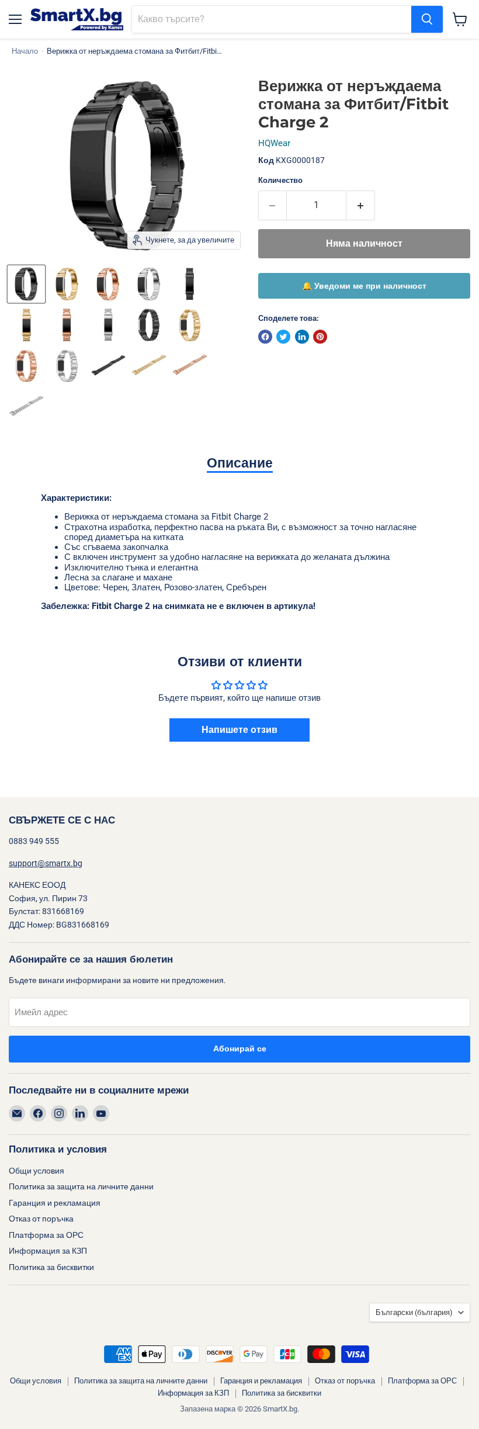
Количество (280, 180)
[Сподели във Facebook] (265, 337)
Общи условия (36, 1170)
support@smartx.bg (45, 863)
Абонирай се (239, 1048)
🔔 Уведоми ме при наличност (364, 285)
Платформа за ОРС (46, 1235)
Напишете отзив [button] (239, 729)
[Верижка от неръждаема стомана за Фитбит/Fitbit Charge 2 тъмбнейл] (26, 284)
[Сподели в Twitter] (283, 337)
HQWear (274, 143)
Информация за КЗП (48, 1250)
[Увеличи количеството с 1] (360, 205)
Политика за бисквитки (51, 1267)
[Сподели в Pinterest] (320, 337)
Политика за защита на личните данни (81, 1186)
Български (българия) (414, 1312)
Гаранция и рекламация (54, 1202)
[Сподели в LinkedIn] (302, 337)
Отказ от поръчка (41, 1218)
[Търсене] (427, 19)
